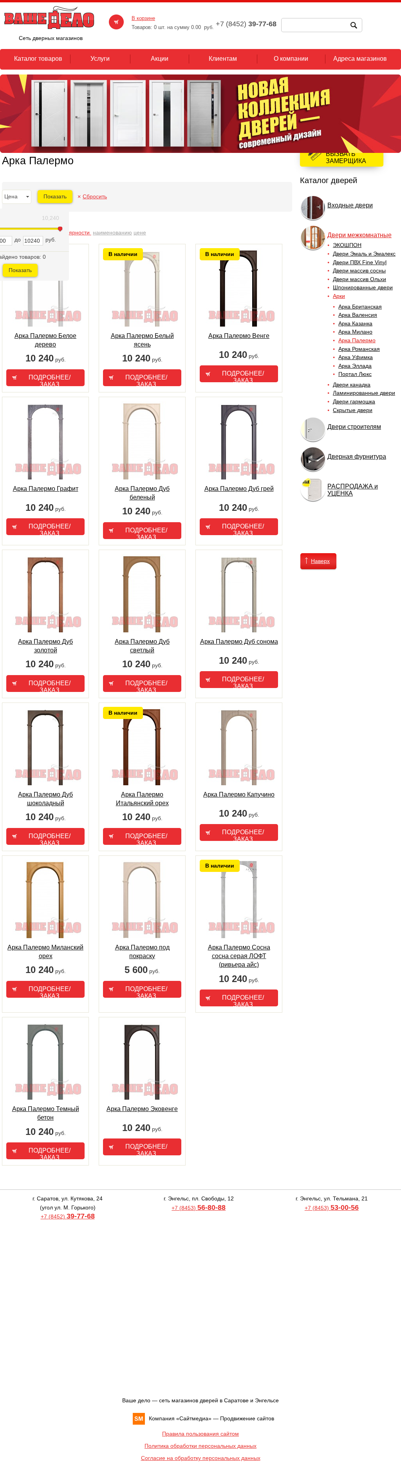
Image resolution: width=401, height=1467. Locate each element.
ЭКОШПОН (347, 245)
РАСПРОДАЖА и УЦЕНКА (352, 490)
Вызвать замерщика (346, 157)
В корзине (143, 18)
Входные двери (350, 205)
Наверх (320, 561)
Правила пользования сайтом (200, 1434)
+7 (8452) (68, 1216)
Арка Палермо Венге (238, 335)
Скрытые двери (352, 410)
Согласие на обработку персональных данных (200, 1458)
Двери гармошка (354, 401)
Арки (339, 296)
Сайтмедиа (193, 1418)
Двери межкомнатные (359, 235)
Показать (20, 270)
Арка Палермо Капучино (239, 794)
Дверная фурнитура (356, 456)
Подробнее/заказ (49, 380)
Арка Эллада (355, 366)
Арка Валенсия (357, 315)
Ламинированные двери (364, 393)
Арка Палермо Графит (45, 488)
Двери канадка (351, 384)
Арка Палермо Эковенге (142, 1109)
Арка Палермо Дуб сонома (239, 641)
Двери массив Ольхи (359, 279)
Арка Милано (355, 332)
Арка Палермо (357, 340)
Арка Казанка (355, 323)
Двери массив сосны (359, 270)
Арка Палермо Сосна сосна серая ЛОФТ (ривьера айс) (239, 956)
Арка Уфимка (355, 357)
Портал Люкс (355, 374)
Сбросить (95, 196)
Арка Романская (359, 349)
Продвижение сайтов (247, 1418)
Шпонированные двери (363, 287)
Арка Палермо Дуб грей (239, 488)
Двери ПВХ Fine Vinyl (360, 262)
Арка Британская (360, 306)
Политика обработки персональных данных (200, 1446)
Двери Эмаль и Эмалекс (364, 254)
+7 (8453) (199, 1208)
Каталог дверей (328, 180)
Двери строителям (354, 426)
